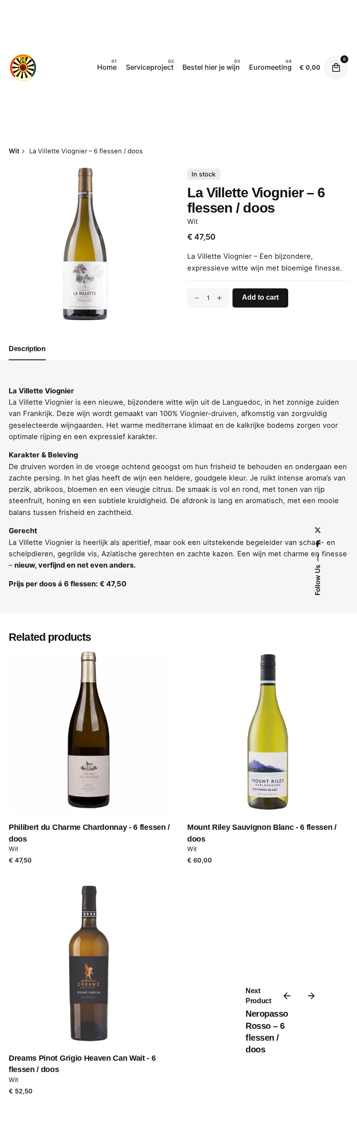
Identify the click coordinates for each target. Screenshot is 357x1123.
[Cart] (336, 67)
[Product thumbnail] (89, 732)
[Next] (311, 996)
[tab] (27, 359)
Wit (192, 221)
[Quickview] (54, 696)
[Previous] (287, 996)
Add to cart (89, 776)
